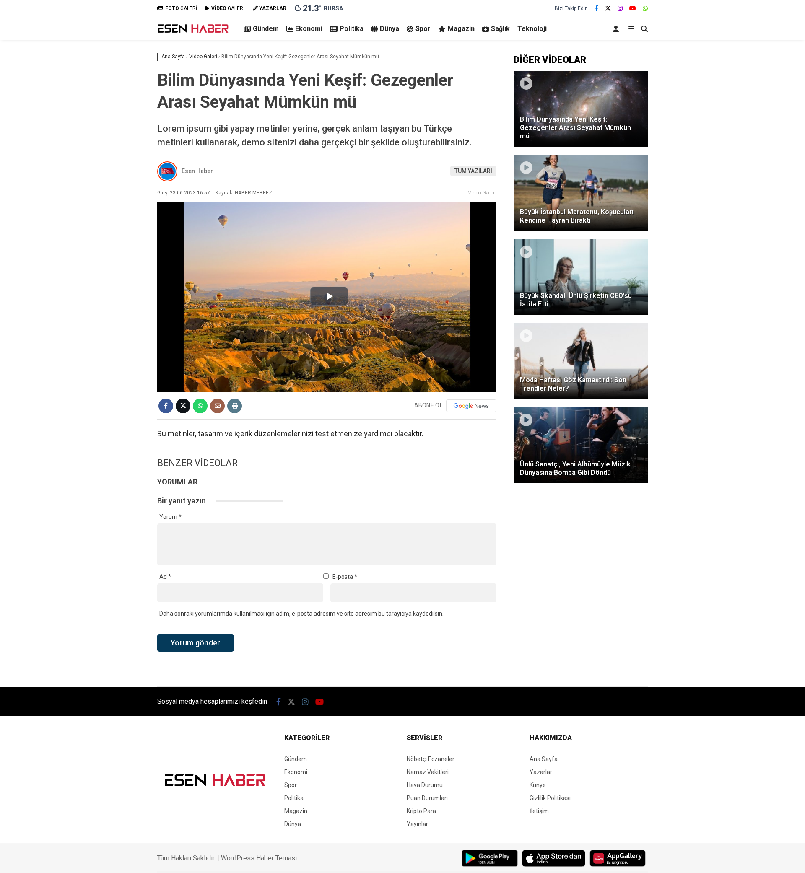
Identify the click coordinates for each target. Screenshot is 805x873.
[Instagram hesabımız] (620, 8)
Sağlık (500, 29)
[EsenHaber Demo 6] (194, 32)
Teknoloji (532, 29)
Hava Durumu (425, 785)
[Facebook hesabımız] (596, 8)
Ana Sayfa (544, 759)
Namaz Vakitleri (428, 772)
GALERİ (181, 8)
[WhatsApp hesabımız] (645, 8)
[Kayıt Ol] (617, 28)
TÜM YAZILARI (473, 171)
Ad (165, 576)
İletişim (539, 811)
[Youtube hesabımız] (632, 8)
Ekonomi (308, 29)
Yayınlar (417, 824)
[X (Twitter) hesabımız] (608, 8)
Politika (352, 29)
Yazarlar (541, 772)
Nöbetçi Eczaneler (430, 759)
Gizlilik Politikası (550, 798)
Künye (538, 785)
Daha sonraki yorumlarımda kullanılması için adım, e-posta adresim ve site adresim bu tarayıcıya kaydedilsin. (301, 613)
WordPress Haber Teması (259, 858)
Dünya (389, 29)
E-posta (344, 576)
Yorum (170, 516)
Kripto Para (421, 811)
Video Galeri (482, 192)
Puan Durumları (427, 798)
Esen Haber (197, 171)
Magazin (461, 29)
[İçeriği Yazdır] (234, 406)
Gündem (266, 29)
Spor (423, 29)
